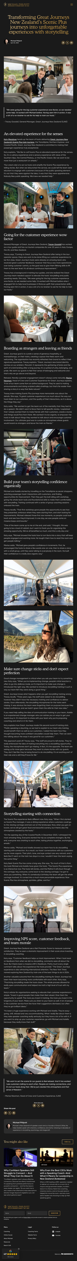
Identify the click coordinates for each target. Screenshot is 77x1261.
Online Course (8, 1235)
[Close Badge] (19, 1249)
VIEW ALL (67, 1142)
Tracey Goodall (54, 244)
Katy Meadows (10, 139)
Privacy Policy (32, 1238)
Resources (7, 1242)
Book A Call (7, 1245)
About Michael (8, 1238)
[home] (16, 4)
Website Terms (32, 1235)
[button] (71, 4)
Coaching (7, 1231)
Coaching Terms (33, 1231)
